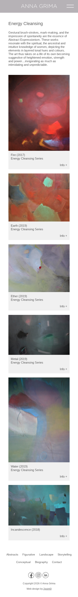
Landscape (46, 554)
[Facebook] (31, 577)
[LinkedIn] (46, 577)
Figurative (28, 554)
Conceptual (23, 562)
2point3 (47, 588)
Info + (63, 165)
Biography (41, 562)
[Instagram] (39, 577)
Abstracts (12, 554)
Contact (57, 562)
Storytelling (65, 554)
